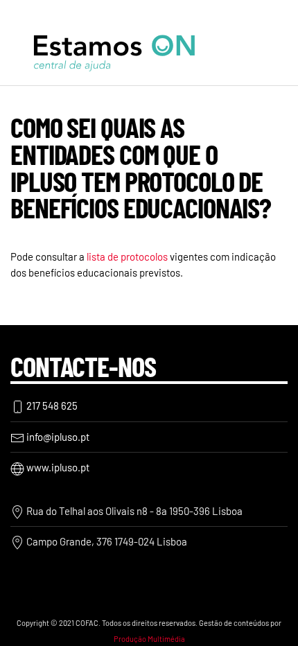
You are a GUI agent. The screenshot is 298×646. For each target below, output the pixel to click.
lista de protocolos (127, 256)
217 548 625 (51, 405)
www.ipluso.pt (56, 467)
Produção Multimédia (149, 638)
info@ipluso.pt (56, 436)
